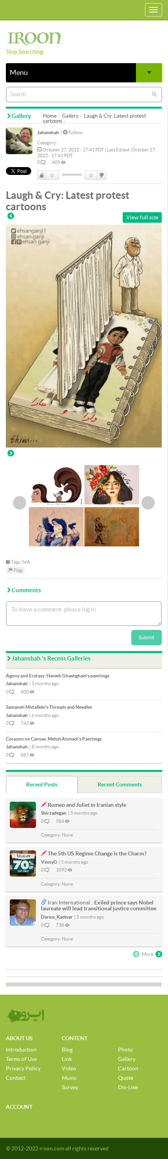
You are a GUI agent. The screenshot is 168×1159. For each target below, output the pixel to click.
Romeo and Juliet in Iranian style (87, 805)
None (67, 834)
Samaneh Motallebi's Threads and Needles (49, 707)
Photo (125, 1049)
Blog (67, 1049)
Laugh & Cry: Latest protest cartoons (94, 118)
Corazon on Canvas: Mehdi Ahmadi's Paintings (54, 738)
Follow (75, 132)
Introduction (21, 1049)
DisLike (101, 175)
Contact (15, 1078)
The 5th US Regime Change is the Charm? (97, 853)
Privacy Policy (23, 1068)
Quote (125, 1078)
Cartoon (128, 1068)
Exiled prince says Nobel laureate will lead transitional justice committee (98, 905)
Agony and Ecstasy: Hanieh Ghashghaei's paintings (57, 675)
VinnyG (49, 861)
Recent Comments (120, 784)
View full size (142, 217)
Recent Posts (41, 784)
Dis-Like (128, 1087)
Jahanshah (48, 132)
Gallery (70, 116)
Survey (70, 1087)
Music (69, 1078)
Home (50, 116)
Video (69, 1068)
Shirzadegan (53, 812)
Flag (17, 570)
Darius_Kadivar (57, 916)
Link (67, 1059)
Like (42, 175)
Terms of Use (21, 1059)
